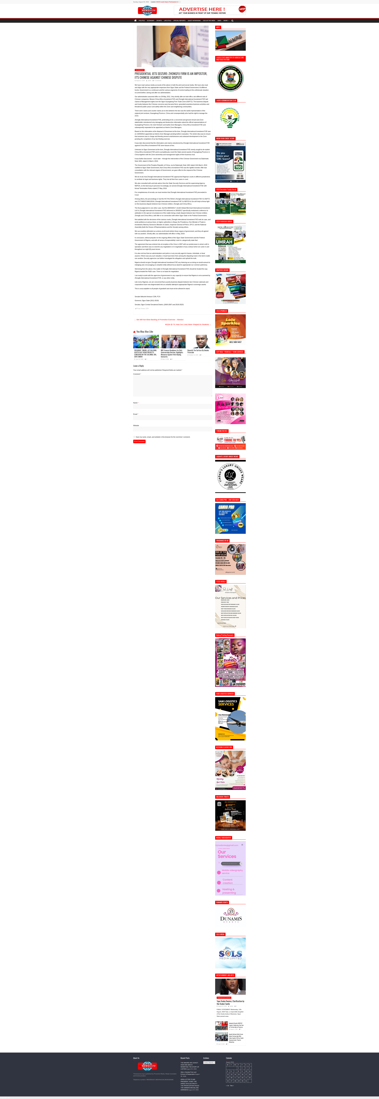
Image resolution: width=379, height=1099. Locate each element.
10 (246, 1071)
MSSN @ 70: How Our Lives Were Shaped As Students (188, 324)
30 (242, 1081)
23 (242, 1077)
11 (249, 1071)
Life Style (167, 20)
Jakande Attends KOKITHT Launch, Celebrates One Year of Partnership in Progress (236, 1025)
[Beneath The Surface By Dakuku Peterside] (199, 336)
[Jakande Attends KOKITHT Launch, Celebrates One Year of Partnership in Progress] (221, 1022)
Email (135, 414)
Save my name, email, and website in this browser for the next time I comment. (163, 437)
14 (235, 1074)
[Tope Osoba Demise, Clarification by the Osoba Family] (230, 980)
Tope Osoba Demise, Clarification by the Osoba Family (230, 1002)
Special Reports (179, 20)
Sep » (232, 1085)
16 (242, 1074)
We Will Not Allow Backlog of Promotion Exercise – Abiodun (158, 320)
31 (246, 1081)
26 (228, 1081)
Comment (137, 374)
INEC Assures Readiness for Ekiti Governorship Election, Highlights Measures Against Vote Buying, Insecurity (172, 353)
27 (231, 1081)
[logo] (147, 1062)
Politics (142, 20)
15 (239, 1074)
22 (239, 1077)
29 (239, 1081)
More (226, 20)
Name (135, 403)
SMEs (219, 20)
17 (246, 1074)
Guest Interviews (194, 20)
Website (136, 425)
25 (250, 1077)
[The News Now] (135, 20)
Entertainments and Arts (224, 997)
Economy (150, 20)
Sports (159, 20)
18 (250, 1074)
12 (228, 1074)
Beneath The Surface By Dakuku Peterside (198, 351)
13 (231, 1074)
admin (150, 80)
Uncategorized (140, 70)
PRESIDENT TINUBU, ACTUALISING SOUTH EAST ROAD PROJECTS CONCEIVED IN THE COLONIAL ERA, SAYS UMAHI (145, 353)
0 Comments (157, 80)
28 (235, 1081)
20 (231, 1077)
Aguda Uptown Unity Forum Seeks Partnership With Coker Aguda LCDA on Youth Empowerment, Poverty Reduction (236, 1038)
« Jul (227, 1085)
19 (228, 1077)
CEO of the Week (209, 20)
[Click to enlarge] (230, 752)
